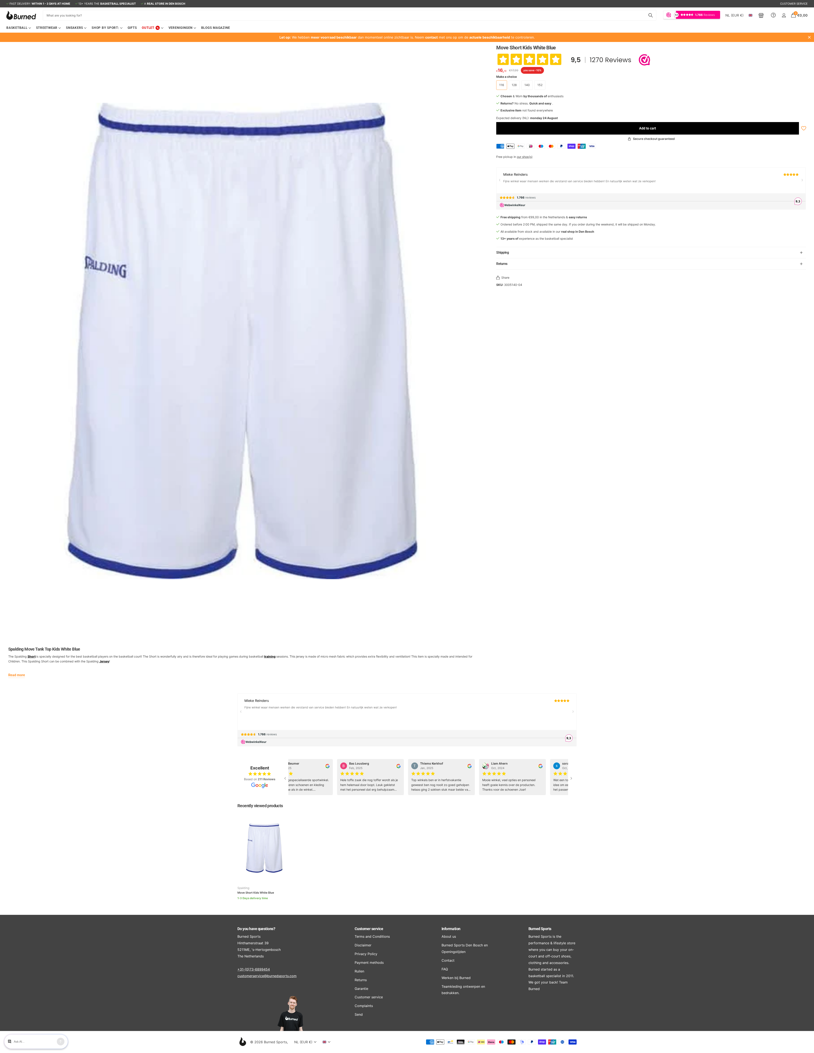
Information (451, 928)
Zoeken (650, 15)
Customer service (369, 928)
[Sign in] (784, 15)
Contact (448, 960)
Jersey (104, 661)
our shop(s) (524, 157)
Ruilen (359, 971)
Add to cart (647, 128)
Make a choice (506, 76)
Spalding (243, 888)
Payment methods (369, 962)
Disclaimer (363, 945)
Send (359, 1014)
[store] (761, 15)
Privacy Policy (366, 954)
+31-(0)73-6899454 (253, 969)
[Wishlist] (803, 128)
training (270, 656)
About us (449, 936)
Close (809, 37)
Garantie (361, 988)
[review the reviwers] (316, 765)
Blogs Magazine (215, 28)
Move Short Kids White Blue (255, 892)
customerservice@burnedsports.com (267, 976)
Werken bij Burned (456, 978)
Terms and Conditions (372, 936)
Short (32, 656)
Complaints (364, 1006)
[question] (773, 15)
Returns (361, 980)
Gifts (132, 28)
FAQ (445, 969)
